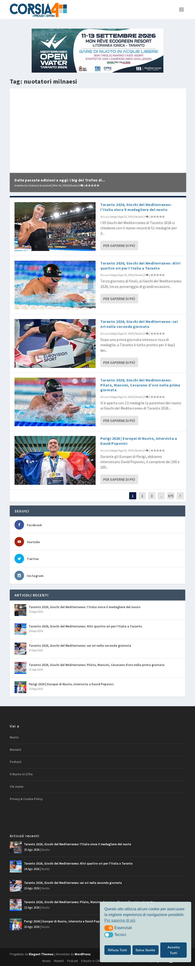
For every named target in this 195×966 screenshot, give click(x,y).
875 (171, 495)
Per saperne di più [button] (119, 920)
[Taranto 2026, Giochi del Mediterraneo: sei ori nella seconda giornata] (55, 343)
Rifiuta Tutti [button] (117, 950)
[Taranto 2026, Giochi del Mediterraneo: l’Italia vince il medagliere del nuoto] (55, 226)
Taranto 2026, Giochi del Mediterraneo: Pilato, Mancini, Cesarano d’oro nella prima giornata (140, 385)
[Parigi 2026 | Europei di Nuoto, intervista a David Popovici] (55, 460)
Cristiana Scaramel (39, 185)
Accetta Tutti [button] (173, 950)
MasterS (15, 750)
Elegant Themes (41, 954)
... (161, 495)
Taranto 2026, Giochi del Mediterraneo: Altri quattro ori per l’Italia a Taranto (140, 265)
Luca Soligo (110, 216)
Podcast (15, 762)
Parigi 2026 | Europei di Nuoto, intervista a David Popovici (71, 684)
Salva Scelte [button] (145, 950)
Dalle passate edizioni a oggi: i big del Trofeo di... (60, 180)
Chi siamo (17, 787)
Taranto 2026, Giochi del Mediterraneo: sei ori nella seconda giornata (139, 324)
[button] (108, 928)
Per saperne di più (119, 245)
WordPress (83, 954)
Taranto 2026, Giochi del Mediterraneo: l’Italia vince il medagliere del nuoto (135, 207)
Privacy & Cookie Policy (26, 799)
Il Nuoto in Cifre (21, 774)
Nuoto (73, 185)
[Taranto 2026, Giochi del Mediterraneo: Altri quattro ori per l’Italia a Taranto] (55, 285)
